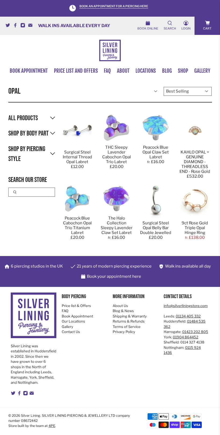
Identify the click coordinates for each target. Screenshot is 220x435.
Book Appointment (77, 316)
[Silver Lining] (110, 50)
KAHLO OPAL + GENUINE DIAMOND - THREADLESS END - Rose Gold (194, 162)
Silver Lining (30, 416)
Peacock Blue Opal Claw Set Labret (155, 152)
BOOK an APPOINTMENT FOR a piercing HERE (113, 6)
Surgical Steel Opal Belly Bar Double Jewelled (155, 228)
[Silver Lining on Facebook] (16, 26)
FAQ (107, 71)
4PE (52, 426)
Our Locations (73, 321)
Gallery (202, 71)
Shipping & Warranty (130, 316)
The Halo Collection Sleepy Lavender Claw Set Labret (117, 225)
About (123, 71)
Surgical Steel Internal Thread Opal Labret (77, 157)
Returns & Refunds (129, 321)
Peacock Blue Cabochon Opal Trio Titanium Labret (77, 225)
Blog (167, 71)
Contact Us (71, 332)
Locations (145, 71)
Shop (183, 71)
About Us (120, 306)
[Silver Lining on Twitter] (9, 26)
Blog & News (123, 311)
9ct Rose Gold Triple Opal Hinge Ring (195, 228)
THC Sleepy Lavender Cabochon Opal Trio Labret (116, 154)
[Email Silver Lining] (31, 26)
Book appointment (29, 71)
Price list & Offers (76, 306)
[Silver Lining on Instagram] (24, 26)
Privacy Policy (124, 332)
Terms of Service (127, 326)
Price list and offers (76, 71)
